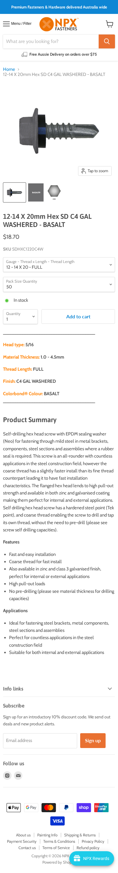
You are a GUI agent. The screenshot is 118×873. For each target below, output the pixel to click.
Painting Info (47, 834)
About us (23, 834)
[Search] (107, 41)
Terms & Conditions (59, 841)
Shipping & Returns (80, 834)
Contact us (27, 847)
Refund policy (88, 847)
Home (9, 69)
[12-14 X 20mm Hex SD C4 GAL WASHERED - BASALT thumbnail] (14, 192)
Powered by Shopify (59, 862)
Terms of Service (56, 847)
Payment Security (22, 841)
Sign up (93, 740)
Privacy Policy (93, 841)
